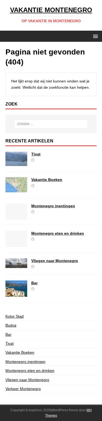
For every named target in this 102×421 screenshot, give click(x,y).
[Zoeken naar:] (51, 124)
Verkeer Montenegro (23, 389)
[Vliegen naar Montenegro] (16, 265)
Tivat (36, 154)
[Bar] (16, 293)
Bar (34, 283)
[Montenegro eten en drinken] (16, 244)
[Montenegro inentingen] (16, 217)
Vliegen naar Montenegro (54, 261)
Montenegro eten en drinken (57, 233)
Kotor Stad (14, 316)
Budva (10, 325)
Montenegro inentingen (53, 206)
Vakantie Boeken (46, 179)
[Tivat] (16, 163)
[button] (94, 36)
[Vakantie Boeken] (16, 189)
